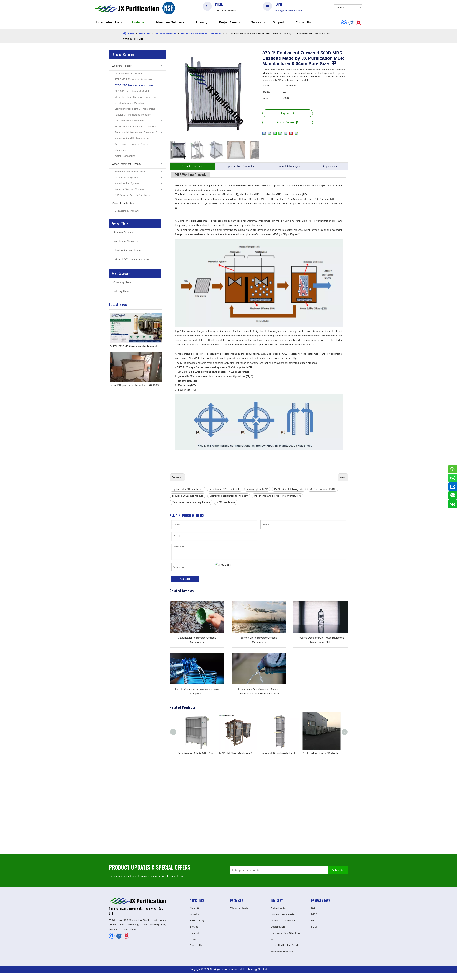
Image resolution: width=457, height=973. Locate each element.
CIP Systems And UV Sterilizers (132, 195)
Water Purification (122, 65)
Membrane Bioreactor (125, 241)
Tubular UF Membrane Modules (133, 114)
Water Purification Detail (284, 945)
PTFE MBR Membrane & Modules (134, 79)
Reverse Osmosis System (129, 189)
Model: (266, 85)
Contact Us (196, 945)
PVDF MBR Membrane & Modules (134, 85)
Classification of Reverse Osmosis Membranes (197, 639)
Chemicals (120, 150)
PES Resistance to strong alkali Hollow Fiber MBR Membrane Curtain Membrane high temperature (321, 753)
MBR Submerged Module (129, 73)
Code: (265, 97)
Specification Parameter (240, 166)
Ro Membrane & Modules (129, 120)
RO (313, 907)
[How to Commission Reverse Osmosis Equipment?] (197, 668)
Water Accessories (125, 155)
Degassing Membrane (127, 210)
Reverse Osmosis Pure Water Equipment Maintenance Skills (321, 639)
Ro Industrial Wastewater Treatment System (139, 132)
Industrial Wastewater (283, 920)
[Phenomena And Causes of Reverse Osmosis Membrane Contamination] (259, 668)
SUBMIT (185, 579)
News (193, 939)
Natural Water (278, 907)
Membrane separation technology (229, 495)
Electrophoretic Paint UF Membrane (135, 108)
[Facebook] (344, 22)
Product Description (192, 166)
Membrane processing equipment (191, 502)
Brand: (266, 91)
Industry (194, 914)
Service (194, 926)
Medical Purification (123, 203)
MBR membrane (225, 502)
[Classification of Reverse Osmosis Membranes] (197, 617)
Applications (330, 166)
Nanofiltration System (127, 183)
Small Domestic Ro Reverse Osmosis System (140, 126)
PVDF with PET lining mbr (288, 489)
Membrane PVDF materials (224, 489)
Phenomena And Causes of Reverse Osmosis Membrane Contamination (258, 691)
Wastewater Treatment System (132, 144)
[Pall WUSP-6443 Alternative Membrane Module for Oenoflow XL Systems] (136, 328)
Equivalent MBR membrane (187, 489)
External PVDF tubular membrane (132, 259)
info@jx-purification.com (289, 10)
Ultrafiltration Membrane (127, 250)
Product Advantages (288, 166)
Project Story (197, 920)
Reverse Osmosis (123, 232)
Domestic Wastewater (283, 914)
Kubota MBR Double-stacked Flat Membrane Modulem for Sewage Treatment (238, 753)
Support (194, 932)
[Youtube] (358, 22)
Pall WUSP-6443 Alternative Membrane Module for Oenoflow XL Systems (136, 346)
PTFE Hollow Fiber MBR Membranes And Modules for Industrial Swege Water (280, 753)
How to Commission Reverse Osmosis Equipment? (197, 691)
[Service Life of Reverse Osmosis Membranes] (259, 617)
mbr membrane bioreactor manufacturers (277, 495)
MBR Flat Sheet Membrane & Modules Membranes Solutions (197, 753)
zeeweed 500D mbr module (187, 495)
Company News (122, 282)
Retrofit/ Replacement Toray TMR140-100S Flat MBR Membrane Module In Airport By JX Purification (136, 385)
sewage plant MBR (257, 489)
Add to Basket (286, 122)
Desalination (278, 926)
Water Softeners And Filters (130, 171)
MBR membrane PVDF (323, 489)
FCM (314, 926)
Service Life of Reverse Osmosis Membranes (258, 639)
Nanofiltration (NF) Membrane (132, 138)
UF (313, 920)
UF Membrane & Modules (129, 102)
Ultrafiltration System (126, 177)
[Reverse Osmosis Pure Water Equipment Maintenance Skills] (320, 617)
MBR (314, 914)
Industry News (121, 291)
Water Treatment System (126, 163)
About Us (195, 907)
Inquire (285, 113)
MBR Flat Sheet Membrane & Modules (136, 97)
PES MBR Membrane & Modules (133, 91)
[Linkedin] (351, 22)
